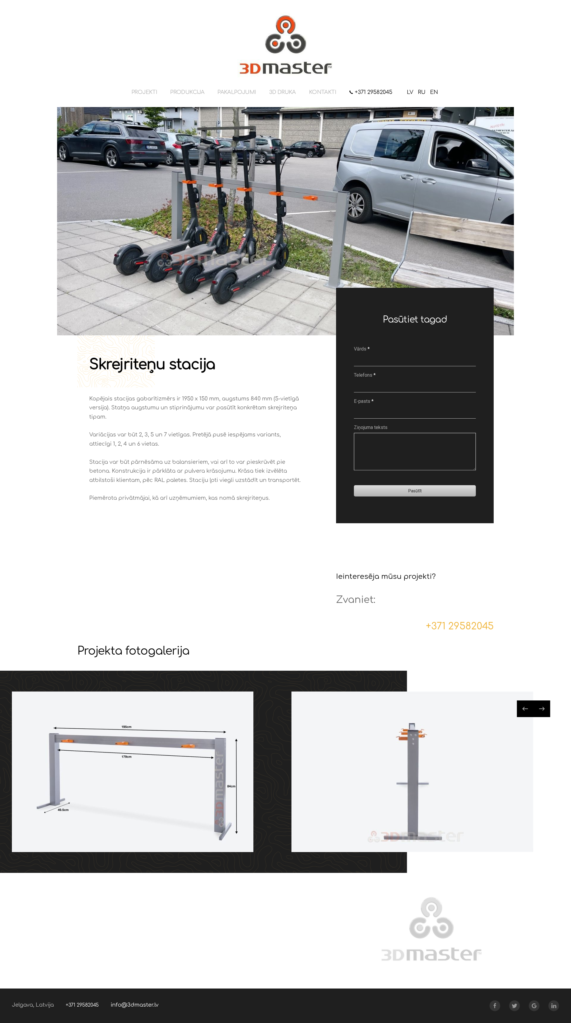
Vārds (362, 349)
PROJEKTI (144, 92)
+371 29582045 (372, 92)
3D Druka (282, 92)
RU (422, 92)
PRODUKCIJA (187, 92)
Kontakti (322, 92)
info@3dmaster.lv (135, 1005)
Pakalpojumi (236, 92)
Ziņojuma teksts (371, 427)
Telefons (365, 375)
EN (434, 92)
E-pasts (364, 401)
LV (411, 92)
